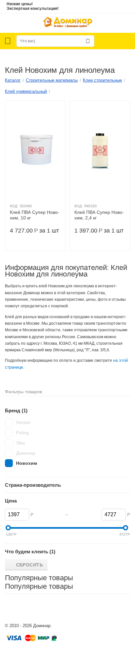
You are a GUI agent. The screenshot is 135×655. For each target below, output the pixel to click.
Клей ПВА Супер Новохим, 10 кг (34, 215)
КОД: (14, 206)
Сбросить (29, 564)
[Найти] (87, 41)
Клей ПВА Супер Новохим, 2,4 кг (99, 215)
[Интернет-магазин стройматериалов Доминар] (67, 22)
